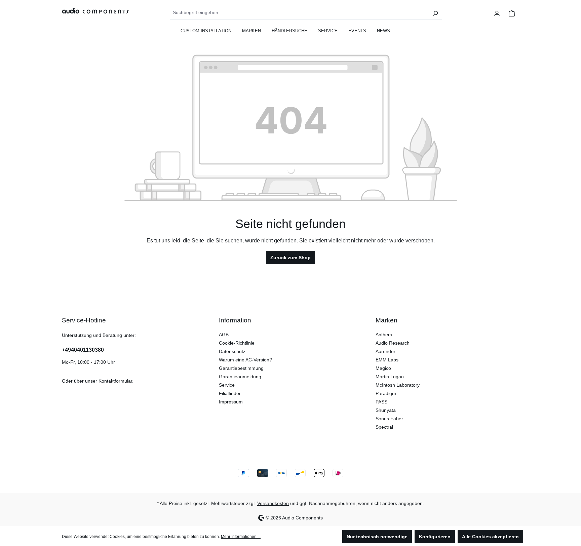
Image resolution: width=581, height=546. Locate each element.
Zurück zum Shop (290, 257)
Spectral (384, 427)
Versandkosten (273, 503)
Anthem (384, 334)
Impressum (231, 401)
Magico (383, 368)
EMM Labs (387, 359)
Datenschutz (232, 351)
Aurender (385, 351)
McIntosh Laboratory (398, 385)
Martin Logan (390, 376)
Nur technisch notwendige (377, 536)
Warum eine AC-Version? (245, 359)
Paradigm (386, 393)
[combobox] (299, 13)
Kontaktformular (115, 381)
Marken (386, 320)
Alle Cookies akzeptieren (490, 536)
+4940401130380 (83, 350)
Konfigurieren (435, 536)
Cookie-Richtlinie (237, 343)
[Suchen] (435, 13)
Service (227, 385)
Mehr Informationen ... (241, 536)
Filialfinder (230, 393)
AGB (224, 334)
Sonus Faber (389, 418)
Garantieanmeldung (240, 376)
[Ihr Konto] (497, 13)
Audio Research (393, 343)
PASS (381, 401)
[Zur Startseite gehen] (92, 10)
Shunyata (386, 410)
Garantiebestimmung (241, 368)
